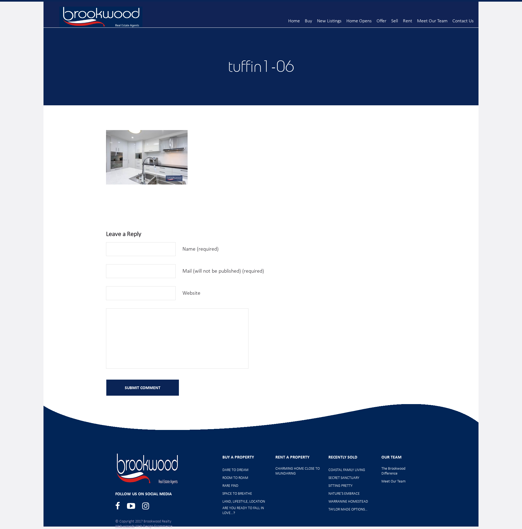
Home (294, 21)
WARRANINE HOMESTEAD (348, 502)
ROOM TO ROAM (235, 478)
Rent (407, 21)
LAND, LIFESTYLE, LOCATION (243, 502)
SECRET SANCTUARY (343, 478)
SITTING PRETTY (340, 486)
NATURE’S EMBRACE (344, 494)
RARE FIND (230, 486)
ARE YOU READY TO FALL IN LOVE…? (243, 510)
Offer (381, 21)
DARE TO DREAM (235, 470)
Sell (394, 21)
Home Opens (359, 21)
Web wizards (125, 526)
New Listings (329, 21)
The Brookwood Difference (393, 471)
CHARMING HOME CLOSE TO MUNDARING (297, 471)
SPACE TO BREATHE (237, 494)
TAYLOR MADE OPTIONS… (348, 510)
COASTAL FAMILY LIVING (346, 470)
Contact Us (463, 21)
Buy (308, 21)
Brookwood (100, 17)
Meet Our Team (432, 21)
